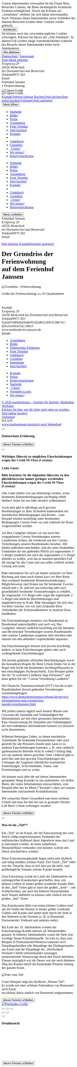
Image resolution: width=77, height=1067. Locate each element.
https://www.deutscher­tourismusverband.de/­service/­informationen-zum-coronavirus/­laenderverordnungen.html (35, 700)
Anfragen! (8, 417)
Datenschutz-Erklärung (25, 347)
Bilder (14, 115)
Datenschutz (10, 56)
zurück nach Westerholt (46, 424)
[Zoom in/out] (11, 1008)
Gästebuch (17, 141)
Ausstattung (17, 123)
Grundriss (16, 145)
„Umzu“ (15, 148)
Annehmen (9, 29)
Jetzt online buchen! (15, 413)
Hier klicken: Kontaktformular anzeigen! (28, 244)
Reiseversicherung (22, 156)
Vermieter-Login (20, 391)
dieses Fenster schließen (18, 444)
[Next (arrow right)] (7, 1012)
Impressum (27, 56)
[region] (38, 60)
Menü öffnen (10, 104)
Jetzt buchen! (18, 130)
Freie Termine (19, 126)
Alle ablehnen (11, 52)
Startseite (16, 111)
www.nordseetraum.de (16, 424)
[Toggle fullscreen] (7, 1008)
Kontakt (15, 134)
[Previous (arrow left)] (3, 1012)
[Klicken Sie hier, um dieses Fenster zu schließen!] (3, 429)
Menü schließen (12, 214)
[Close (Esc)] (3, 1008)
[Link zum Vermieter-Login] (15, 1004)
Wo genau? (17, 152)
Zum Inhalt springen (15, 60)
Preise (14, 119)
